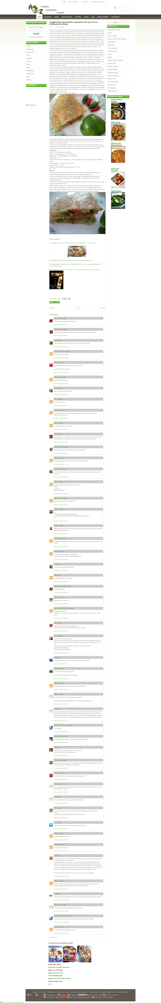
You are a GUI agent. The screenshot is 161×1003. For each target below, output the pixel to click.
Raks (55, 575)
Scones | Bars (112, 63)
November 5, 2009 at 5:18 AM (61, 581)
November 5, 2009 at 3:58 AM (61, 559)
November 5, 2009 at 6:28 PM (61, 768)
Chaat (110, 33)
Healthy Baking (67, 17)
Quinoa (29, 80)
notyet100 (57, 844)
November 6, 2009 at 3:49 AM (61, 828)
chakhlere (57, 362)
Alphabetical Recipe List (98, 1)
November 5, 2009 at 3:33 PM (61, 742)
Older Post (102, 308)
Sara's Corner (58, 905)
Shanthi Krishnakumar (61, 586)
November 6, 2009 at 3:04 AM (61, 817)
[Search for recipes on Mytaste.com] (31, 105)
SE (55, 657)
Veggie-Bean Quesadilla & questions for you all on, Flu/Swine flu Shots (73, 23)
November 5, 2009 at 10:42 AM (61, 678)
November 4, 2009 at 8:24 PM (61, 429)
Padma (56, 623)
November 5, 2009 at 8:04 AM (61, 631)
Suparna (56, 509)
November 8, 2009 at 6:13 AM (61, 850)
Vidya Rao (57, 683)
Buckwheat (30, 49)
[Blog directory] (81, 995)
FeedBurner (40, 37)
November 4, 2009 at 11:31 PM (61, 464)
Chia (28, 55)
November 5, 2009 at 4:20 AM (61, 570)
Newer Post (52, 308)
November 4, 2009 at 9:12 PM (61, 453)
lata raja (56, 636)
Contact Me (84, 1)
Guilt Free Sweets (113, 82)
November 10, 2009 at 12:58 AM (61, 900)
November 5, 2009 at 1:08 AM (61, 504)
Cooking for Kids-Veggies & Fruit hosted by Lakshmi (76, 264)
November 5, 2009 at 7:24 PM (61, 792)
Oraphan (56, 526)
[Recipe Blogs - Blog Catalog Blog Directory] (79, 997)
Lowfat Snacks (112, 51)
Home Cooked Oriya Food (62, 608)
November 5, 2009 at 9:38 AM (61, 663)
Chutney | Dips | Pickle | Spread (117, 39)
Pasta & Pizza (112, 79)
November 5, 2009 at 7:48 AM (61, 618)
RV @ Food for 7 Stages (61, 725)
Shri (55, 709)
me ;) (55, 822)
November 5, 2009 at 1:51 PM (61, 720)
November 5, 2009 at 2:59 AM (61, 546)
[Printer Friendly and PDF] (54, 303)
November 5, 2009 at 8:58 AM (61, 652)
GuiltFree (78, 17)
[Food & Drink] (107, 995)
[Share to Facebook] (69, 299)
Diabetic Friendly (102, 17)
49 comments (61, 27)
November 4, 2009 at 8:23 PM (61, 405)
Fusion (56, 17)
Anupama (57, 668)
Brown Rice (30, 52)
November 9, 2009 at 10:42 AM (61, 876)
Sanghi (56, 388)
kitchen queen (58, 469)
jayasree (56, 597)
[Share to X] (67, 299)
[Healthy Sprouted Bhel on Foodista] (102, 997)
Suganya (57, 773)
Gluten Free (115, 17)
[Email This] (63, 299)
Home (64, 1)
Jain (92, 17)
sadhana (59, 298)
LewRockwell (73, 43)
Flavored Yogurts (113, 72)
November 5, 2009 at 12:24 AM (61, 493)
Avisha (56, 784)
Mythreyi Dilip (58, 760)
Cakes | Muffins (112, 36)
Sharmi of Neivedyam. (55, 266)
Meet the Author (73, 1)
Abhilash (56, 694)
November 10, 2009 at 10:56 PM (61, 933)
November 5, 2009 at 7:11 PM (61, 779)
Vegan (86, 17)
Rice (28, 77)
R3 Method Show (59, 447)
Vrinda (56, 340)
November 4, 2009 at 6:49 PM (61, 357)
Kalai (55, 797)
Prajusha (57, 482)
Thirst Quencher (113, 48)
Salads (110, 57)
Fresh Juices (112, 42)
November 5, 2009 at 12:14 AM (61, 477)
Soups (110, 54)
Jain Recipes (112, 85)
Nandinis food (58, 377)
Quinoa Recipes (112, 69)
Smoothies (111, 45)
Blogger (126, 992)
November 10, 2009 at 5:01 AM (61, 911)
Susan (90, 260)
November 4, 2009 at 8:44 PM (61, 442)
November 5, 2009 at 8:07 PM (61, 803)
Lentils (29, 61)
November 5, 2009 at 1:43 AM (61, 520)
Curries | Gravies (113, 66)
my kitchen (57, 927)
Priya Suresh (58, 538)
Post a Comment (53, 937)
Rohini (56, 808)
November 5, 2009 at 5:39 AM (61, 592)
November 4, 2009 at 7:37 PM (61, 383)
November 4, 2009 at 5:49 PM (61, 335)
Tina (55, 564)
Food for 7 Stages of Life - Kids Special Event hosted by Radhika (80, 269)
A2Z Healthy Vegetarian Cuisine (108, 992)
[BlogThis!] (65, 299)
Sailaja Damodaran (60, 351)
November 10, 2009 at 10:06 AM (61, 922)
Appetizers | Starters (114, 30)
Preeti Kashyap (58, 329)
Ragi (28, 67)
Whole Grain (30, 73)
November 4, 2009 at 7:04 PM (61, 372)
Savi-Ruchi (57, 551)
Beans (29, 46)
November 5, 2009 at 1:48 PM (61, 704)
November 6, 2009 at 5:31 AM (61, 839)
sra (55, 894)
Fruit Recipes (112, 88)
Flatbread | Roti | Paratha (115, 60)
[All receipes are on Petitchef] (64, 997)
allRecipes (47, 17)
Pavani (56, 434)
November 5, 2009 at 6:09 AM (61, 603)
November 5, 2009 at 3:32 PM (61, 731)
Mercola (63, 43)
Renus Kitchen (58, 498)
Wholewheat (30, 70)
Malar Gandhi (58, 318)
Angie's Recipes (59, 736)
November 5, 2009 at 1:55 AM (61, 533)
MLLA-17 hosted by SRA (68, 260)
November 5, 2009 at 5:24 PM (61, 755)
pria (55, 747)
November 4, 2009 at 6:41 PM (61, 346)
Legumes (29, 58)
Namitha (56, 423)
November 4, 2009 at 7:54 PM (61, 394)
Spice (56, 856)
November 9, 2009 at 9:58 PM (61, 889)
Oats (28, 64)
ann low (56, 399)
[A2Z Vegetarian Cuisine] (51, 995)
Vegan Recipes (112, 91)
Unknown (57, 410)
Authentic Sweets (113, 76)
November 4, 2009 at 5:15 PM (61, 324)
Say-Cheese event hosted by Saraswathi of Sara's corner (78, 243)
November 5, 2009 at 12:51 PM (61, 689)
